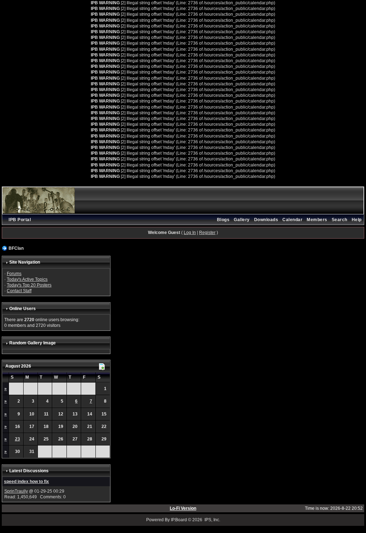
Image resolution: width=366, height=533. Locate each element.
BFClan (16, 248)
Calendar (292, 219)
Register (207, 232)
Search (339, 219)
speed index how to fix (26, 481)
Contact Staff (19, 290)
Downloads (266, 219)
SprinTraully (16, 491)
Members (317, 219)
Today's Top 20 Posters (29, 285)
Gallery (242, 219)
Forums (14, 273)
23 (17, 439)
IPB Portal (20, 219)
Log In (190, 232)
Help (357, 219)
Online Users (22, 308)
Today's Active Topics (27, 279)
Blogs (223, 219)
